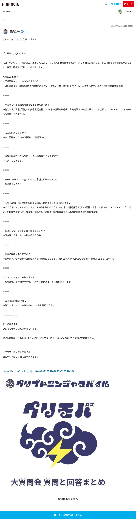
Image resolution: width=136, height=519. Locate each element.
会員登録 (116, 4)
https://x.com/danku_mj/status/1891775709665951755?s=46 (39, 371)
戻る (3, 20)
